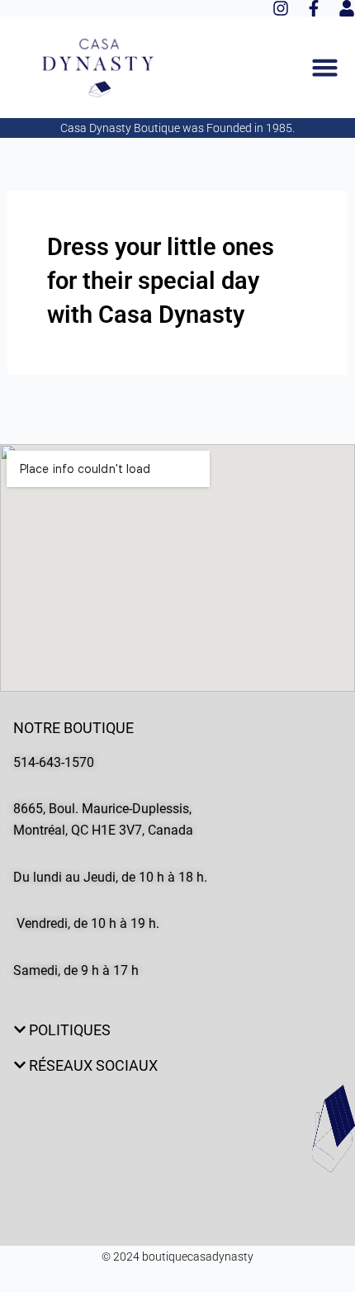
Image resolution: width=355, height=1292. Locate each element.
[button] (177, 728)
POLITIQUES (70, 1030)
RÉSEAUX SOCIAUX (93, 1065)
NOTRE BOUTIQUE (73, 727)
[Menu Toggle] (324, 67)
